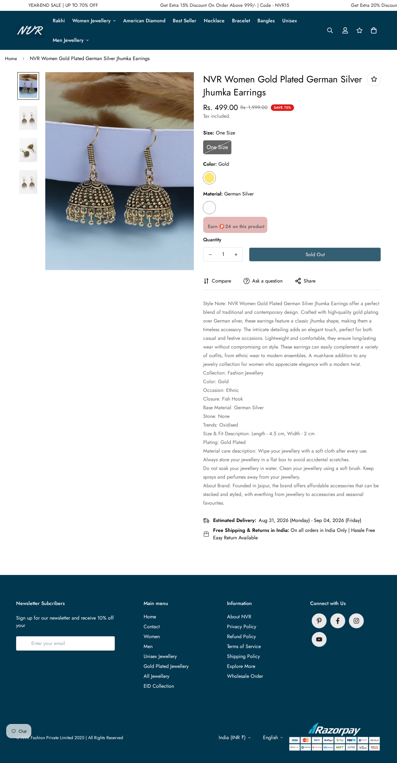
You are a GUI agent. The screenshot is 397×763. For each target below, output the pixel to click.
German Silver (209, 207)
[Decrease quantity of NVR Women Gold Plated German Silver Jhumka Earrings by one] (210, 255)
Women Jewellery (91, 20)
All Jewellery (156, 676)
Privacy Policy (241, 626)
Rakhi (59, 20)
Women (152, 636)
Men (148, 646)
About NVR (239, 616)
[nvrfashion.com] (30, 31)
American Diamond (144, 20)
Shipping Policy (243, 656)
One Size (217, 147)
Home (11, 58)
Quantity (212, 239)
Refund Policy (241, 636)
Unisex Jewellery (160, 656)
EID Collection (159, 686)
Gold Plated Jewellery (166, 666)
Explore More (241, 666)
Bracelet (241, 20)
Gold (209, 178)
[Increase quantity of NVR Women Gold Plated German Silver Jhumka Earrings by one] (236, 255)
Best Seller (184, 20)
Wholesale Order (245, 676)
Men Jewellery (68, 40)
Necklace (214, 20)
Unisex (289, 20)
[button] (372, 30)
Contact (152, 626)
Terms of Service (244, 646)
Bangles (266, 20)
